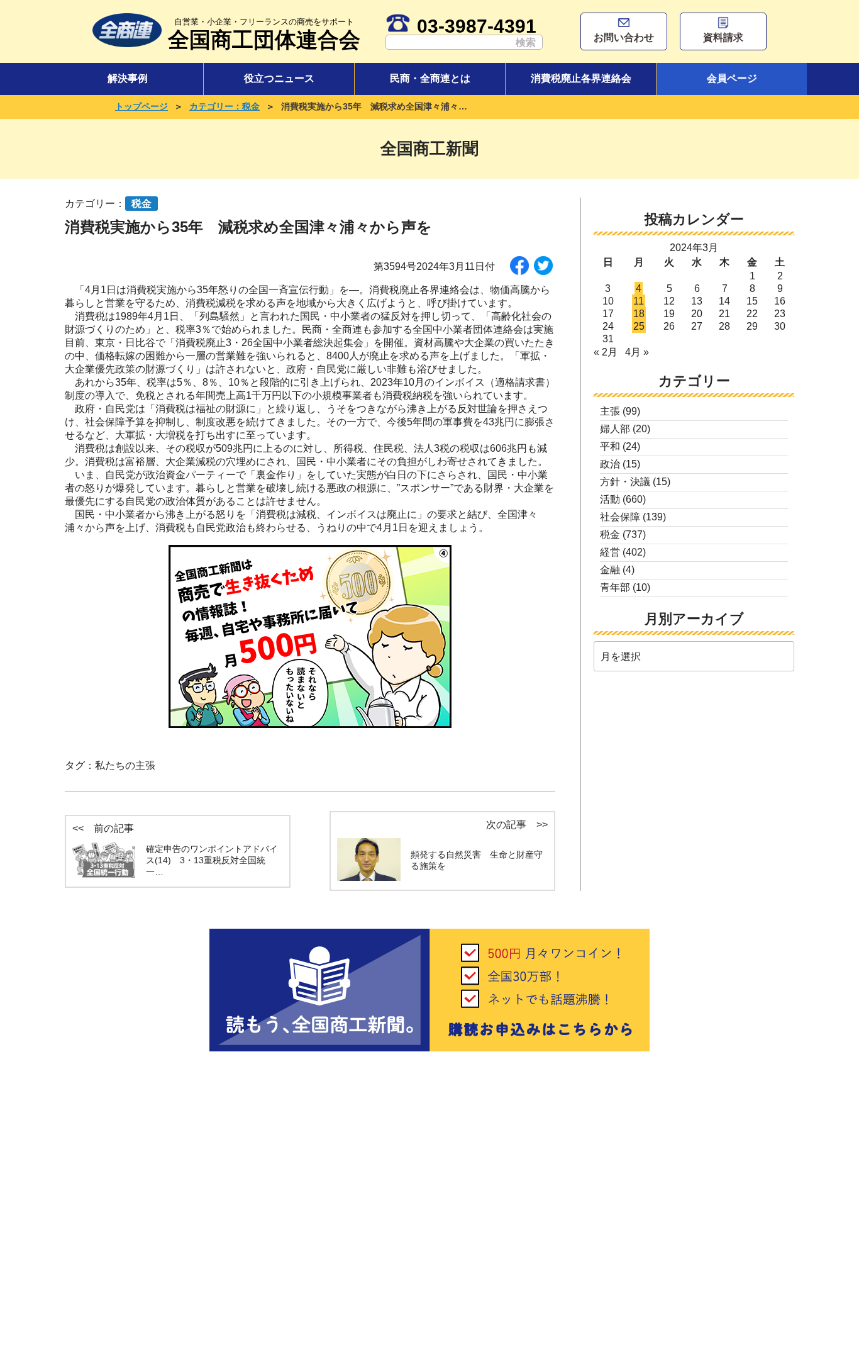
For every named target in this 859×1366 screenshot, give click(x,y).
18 (639, 313)
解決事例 (128, 78)
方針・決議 (625, 481)
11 (638, 301)
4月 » (637, 352)
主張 (610, 411)
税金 (610, 534)
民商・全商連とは (430, 78)
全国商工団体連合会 (264, 34)
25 (639, 326)
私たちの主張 (125, 765)
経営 (610, 552)
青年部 (615, 587)
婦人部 (615, 428)
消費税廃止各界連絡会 (581, 78)
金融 (610, 569)
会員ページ (732, 78)
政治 (610, 464)
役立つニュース (279, 78)
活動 (610, 499)
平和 (610, 446)
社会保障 (620, 517)
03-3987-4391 (476, 25)
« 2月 (606, 352)
